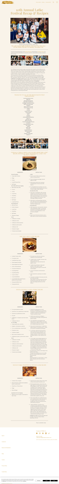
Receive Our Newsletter (6, 447)
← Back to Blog (29, 16)
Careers (3, 459)
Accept (54, 480)
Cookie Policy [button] (4, 481)
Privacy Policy (4, 465)
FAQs (3, 453)
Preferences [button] (24, 481)
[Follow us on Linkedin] (46, 434)
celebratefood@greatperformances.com (43, 437)
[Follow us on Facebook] (37, 434)
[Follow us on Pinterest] (43, 434)
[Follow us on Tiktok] (49, 434)
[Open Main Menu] (57, 2)
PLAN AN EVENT (48, 2)
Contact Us (4, 441)
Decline (46, 480)
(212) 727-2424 (39, 436)
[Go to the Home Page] (8, 2)
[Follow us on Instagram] (40, 434)
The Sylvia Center (40, 51)
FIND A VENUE (38, 2)
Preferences (38, 480)
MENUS (43, 2)
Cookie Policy (4, 471)
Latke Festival (25, 46)
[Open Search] (53, 2)
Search (3, 435)
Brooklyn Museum (28, 51)
